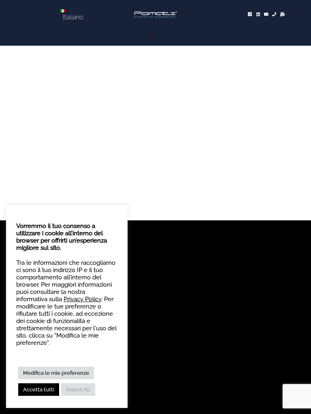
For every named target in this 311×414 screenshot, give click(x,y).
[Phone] (274, 14)
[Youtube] (266, 14)
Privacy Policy (82, 299)
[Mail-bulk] (282, 14)
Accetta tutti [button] (38, 390)
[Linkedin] (258, 14)
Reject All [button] (78, 390)
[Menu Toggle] (152, 37)
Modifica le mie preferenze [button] (56, 373)
